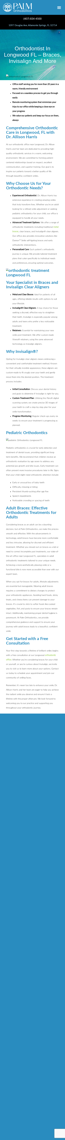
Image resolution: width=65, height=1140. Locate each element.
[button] (59, 7)
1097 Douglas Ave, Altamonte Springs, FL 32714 (32, 25)
